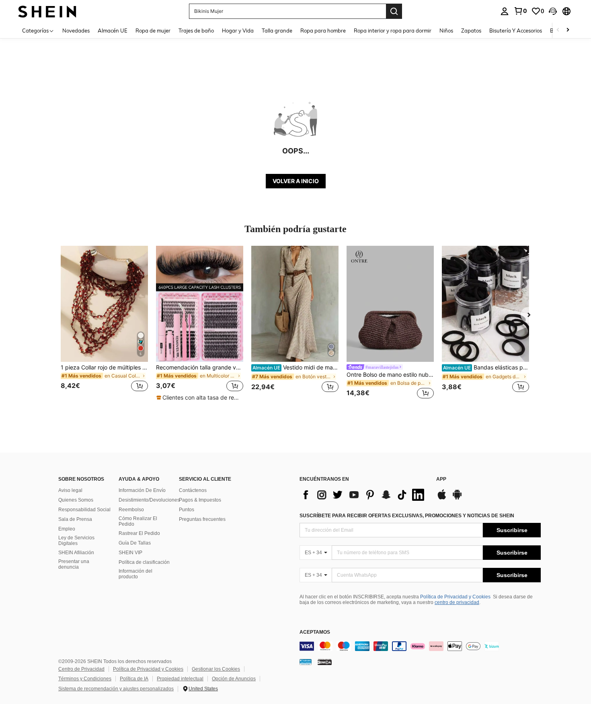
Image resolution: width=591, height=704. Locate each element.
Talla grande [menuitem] (277, 30)
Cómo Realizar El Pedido (138, 521)
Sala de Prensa (75, 519)
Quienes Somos (75, 500)
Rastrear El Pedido (139, 533)
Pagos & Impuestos (200, 500)
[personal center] (504, 11)
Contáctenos (193, 490)
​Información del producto (135, 574)
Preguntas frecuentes (202, 519)
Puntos (186, 509)
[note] (199, 398)
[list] (364, 495)
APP (441, 479)
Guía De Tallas (135, 543)
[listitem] (104, 323)
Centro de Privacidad (81, 669)
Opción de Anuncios (234, 679)
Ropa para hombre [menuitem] (323, 30)
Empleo (66, 529)
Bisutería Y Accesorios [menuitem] (515, 30)
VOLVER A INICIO (296, 181)
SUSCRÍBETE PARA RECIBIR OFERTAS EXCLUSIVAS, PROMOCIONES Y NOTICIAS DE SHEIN (407, 515)
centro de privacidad (457, 602)
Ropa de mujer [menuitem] (152, 30)
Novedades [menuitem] (76, 30)
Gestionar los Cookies (216, 669)
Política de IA (134, 679)
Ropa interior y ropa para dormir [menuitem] (392, 30)
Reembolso (131, 509)
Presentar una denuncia (73, 564)
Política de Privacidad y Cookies (455, 597)
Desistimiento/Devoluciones (149, 500)
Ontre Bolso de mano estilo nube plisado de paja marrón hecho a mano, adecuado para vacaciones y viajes (390, 374)
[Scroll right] (567, 30)
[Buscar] (394, 11)
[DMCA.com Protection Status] (325, 661)
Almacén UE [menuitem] (112, 30)
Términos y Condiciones (84, 679)
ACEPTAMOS (315, 632)
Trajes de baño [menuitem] (196, 30)
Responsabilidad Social (84, 509)
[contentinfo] (420, 646)
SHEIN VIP (130, 552)
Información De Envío (142, 490)
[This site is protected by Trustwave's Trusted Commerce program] (306, 661)
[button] (553, 11)
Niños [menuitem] (446, 30)
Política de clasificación (144, 562)
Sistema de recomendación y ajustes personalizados (116, 689)
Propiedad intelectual (180, 679)
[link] (520, 11)
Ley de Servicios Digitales (76, 540)
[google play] (457, 498)
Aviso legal (70, 490)
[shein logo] (47, 11)
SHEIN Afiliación (76, 552)
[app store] (441, 498)
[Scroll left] (558, 30)
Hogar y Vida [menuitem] (238, 30)
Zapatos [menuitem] (471, 30)
